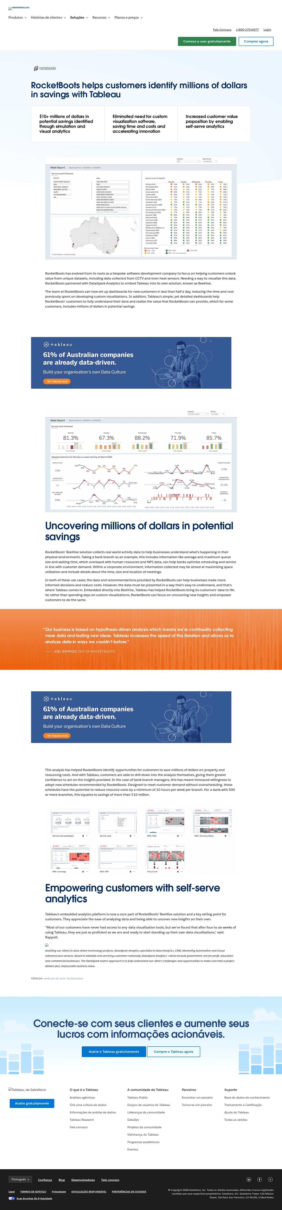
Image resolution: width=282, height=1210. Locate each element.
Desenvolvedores (83, 1180)
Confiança (45, 1180)
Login (267, 30)
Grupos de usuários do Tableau (149, 1105)
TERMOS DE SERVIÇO (33, 1191)
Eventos (132, 1149)
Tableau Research (82, 1120)
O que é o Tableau (84, 1090)
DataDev (133, 1120)
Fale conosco (222, 30)
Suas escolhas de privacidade (34, 1198)
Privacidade (59, 1191)
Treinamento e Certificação (243, 1105)
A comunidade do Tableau (147, 1090)
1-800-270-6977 (247, 30)
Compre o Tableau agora (173, 1051)
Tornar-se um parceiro (197, 1105)
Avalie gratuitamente (32, 1103)
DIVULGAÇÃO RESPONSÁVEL (88, 1191)
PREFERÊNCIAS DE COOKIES (129, 1191)
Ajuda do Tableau (236, 1112)
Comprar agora (256, 41)
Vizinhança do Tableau (143, 1134)
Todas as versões (235, 1120)
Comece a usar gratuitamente (207, 41)
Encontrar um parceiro (197, 1097)
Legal (11, 1191)
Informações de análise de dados (93, 1112)
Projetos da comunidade (144, 1127)
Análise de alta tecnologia (63, 978)
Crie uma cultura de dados (88, 1105)
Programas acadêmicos (143, 1142)
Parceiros (189, 1090)
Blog (62, 1180)
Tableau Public (137, 1097)
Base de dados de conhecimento (247, 1097)
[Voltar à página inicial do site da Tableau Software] (23, 7)
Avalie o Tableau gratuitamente (114, 1051)
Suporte (230, 1090)
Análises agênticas (82, 1097)
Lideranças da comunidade (146, 1112)
